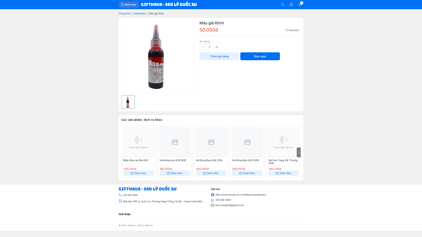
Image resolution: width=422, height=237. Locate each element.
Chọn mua (140, 173)
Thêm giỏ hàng (219, 56)
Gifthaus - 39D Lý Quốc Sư (140, 225)
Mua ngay (260, 56)
